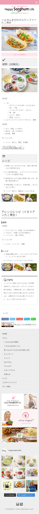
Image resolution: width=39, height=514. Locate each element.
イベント (7, 358)
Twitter (13, 319)
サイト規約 (6, 386)
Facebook (5, 319)
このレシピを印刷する (19, 54)
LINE (33, 319)
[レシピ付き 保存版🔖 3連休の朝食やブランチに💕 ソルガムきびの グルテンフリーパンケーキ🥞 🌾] (19, 486)
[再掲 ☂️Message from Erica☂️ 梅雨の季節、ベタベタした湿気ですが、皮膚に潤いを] (32, 486)
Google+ (20, 319)
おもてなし (8, 362)
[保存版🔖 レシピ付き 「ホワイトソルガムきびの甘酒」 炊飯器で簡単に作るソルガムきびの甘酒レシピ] (19, 461)
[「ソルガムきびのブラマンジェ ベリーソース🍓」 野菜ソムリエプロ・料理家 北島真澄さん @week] (19, 473)
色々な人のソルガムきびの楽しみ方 (17, 350)
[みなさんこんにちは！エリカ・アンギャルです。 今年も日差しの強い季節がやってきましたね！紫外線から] (7, 486)
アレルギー (8, 366)
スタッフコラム (9, 370)
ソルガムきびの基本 (11, 342)
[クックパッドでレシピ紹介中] (8, 324)
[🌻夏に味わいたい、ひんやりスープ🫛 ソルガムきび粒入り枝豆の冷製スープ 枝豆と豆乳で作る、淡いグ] (7, 461)
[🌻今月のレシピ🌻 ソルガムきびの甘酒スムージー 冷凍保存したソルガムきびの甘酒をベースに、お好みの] (32, 473)
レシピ (5, 313)
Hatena (27, 319)
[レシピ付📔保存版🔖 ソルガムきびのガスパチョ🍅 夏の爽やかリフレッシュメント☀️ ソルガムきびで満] (7, 473)
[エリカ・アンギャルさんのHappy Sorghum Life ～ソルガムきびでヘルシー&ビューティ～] (19, 9)
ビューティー (9, 354)
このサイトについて (9, 382)
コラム (4, 338)
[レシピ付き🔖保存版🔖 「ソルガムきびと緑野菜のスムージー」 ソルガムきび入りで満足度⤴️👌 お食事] (32, 461)
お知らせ (7, 374)
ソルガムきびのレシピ (12, 346)
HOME (4, 334)
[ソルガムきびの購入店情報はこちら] (20, 147)
